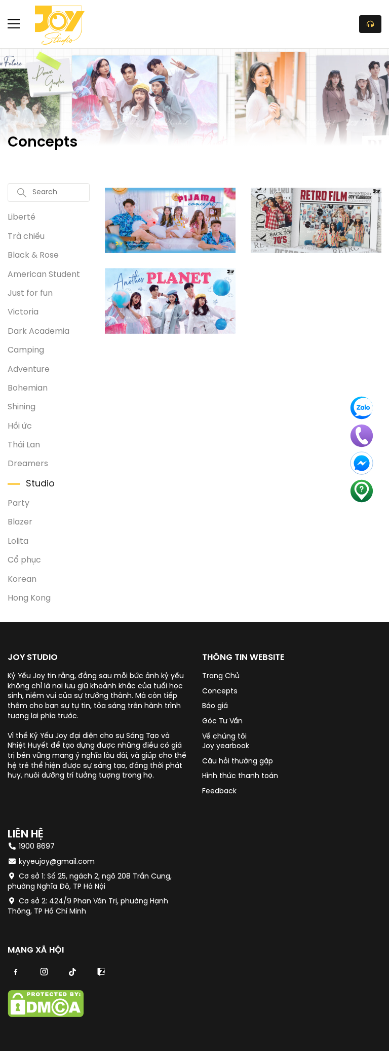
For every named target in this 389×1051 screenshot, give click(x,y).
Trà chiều (26, 236)
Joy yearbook (225, 746)
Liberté (21, 217)
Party (18, 503)
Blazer (20, 522)
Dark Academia (38, 331)
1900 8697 (36, 847)
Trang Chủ (221, 676)
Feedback (219, 791)
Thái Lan (24, 445)
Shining (21, 407)
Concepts (220, 691)
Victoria (23, 312)
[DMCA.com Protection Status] (46, 1015)
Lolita (18, 541)
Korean (22, 579)
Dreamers (28, 464)
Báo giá (215, 706)
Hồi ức (20, 426)
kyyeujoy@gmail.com (57, 862)
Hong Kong (29, 598)
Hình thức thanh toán (240, 776)
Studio (40, 484)
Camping (26, 350)
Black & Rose (33, 255)
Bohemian (28, 388)
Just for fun (30, 293)
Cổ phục (24, 560)
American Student (44, 274)
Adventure (29, 369)
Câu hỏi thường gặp (237, 761)
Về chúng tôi (224, 737)
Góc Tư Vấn (222, 721)
